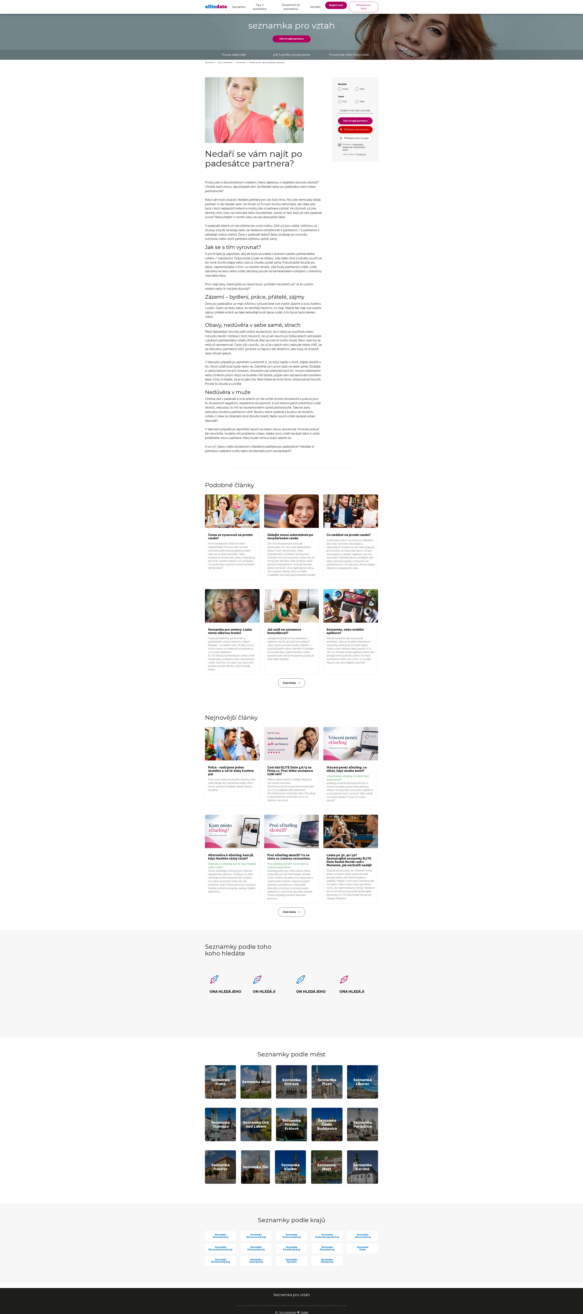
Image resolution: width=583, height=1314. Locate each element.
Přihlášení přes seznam (356, 129)
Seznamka (238, 7)
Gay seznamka (306, 1306)
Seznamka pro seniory (290, 1306)
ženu (362, 89)
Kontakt (315, 7)
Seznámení (241, 62)
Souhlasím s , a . (354, 147)
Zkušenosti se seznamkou (291, 6)
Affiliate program (320, 1306)
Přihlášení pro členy (363, 7)
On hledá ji (275, 1306)
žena (362, 101)
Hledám (342, 84)
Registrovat (336, 5)
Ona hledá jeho (263, 1306)
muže (345, 89)
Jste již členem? (354, 154)
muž (345, 101)
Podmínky (332, 1306)
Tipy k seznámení (260, 6)
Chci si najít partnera (291, 38)
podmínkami (358, 144)
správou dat (347, 147)
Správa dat (342, 1306)
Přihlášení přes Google (356, 138)
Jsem (341, 96)
